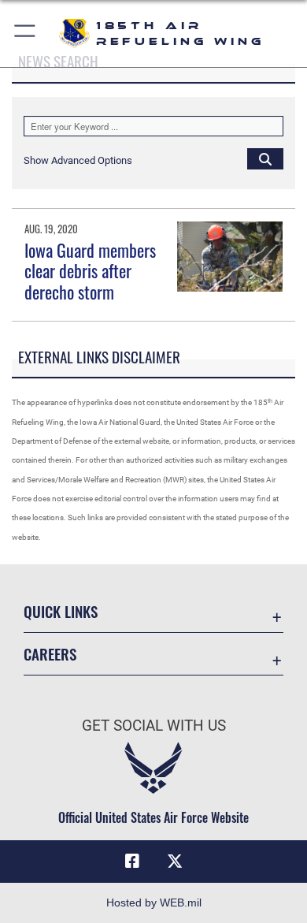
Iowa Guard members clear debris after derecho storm (90, 270)
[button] (25, 33)
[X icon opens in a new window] (175, 861)
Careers (50, 653)
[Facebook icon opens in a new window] (132, 861)
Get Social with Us (154, 725)
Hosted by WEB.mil (154, 902)
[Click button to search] (265, 158)
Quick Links (61, 611)
